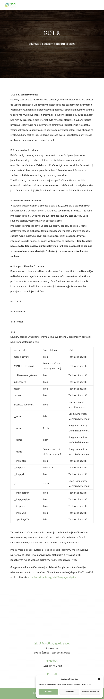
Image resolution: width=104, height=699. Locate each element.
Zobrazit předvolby (90, 691)
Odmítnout (69, 691)
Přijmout (48, 691)
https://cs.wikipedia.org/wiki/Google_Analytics (52, 577)
